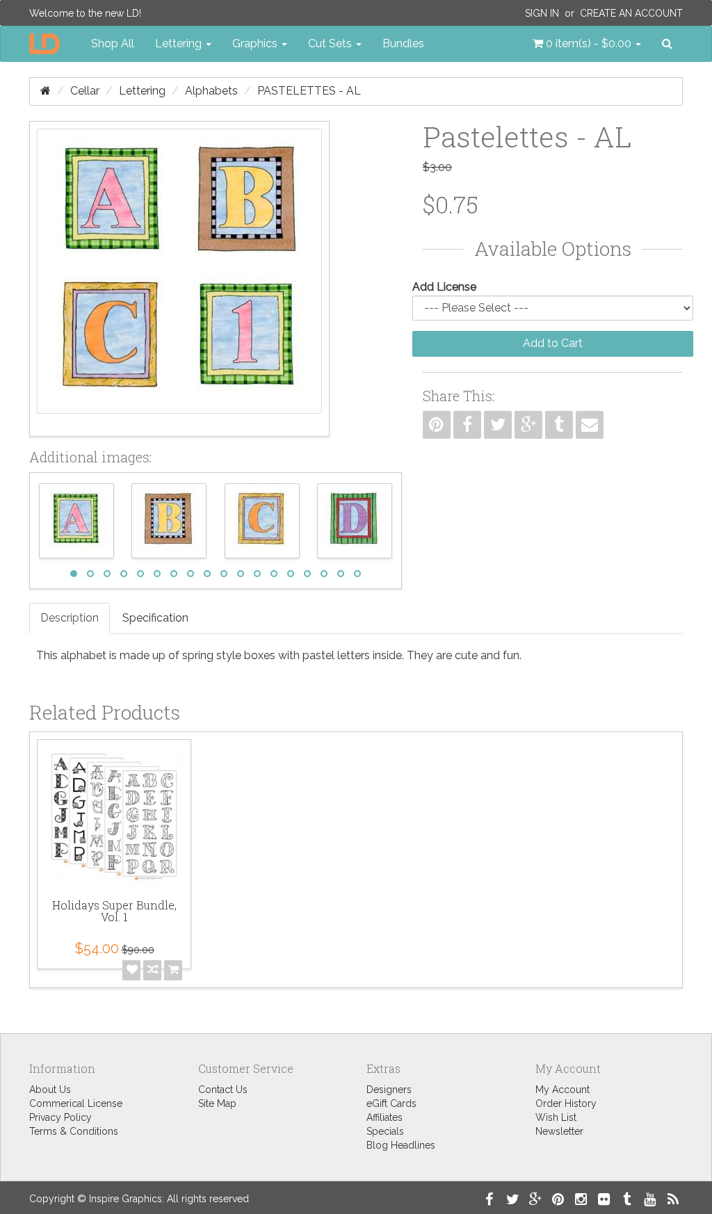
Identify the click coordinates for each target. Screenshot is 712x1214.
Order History (566, 1103)
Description (69, 617)
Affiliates (384, 1117)
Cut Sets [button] (331, 43)
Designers (389, 1089)
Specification (155, 617)
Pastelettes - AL (309, 90)
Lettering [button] (179, 43)
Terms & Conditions (73, 1131)
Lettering (142, 90)
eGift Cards (391, 1103)
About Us (50, 1089)
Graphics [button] (256, 43)
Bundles (403, 43)
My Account (562, 1089)
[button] (587, 43)
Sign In (542, 13)
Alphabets (211, 90)
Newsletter (559, 1131)
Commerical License (75, 1103)
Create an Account (631, 13)
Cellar (84, 90)
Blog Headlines (400, 1145)
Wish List (555, 1117)
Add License (444, 286)
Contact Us (223, 1089)
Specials (385, 1131)
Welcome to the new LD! (85, 13)
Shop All (112, 43)
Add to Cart (553, 343)
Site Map (217, 1103)
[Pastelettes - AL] (179, 279)
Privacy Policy (60, 1117)
